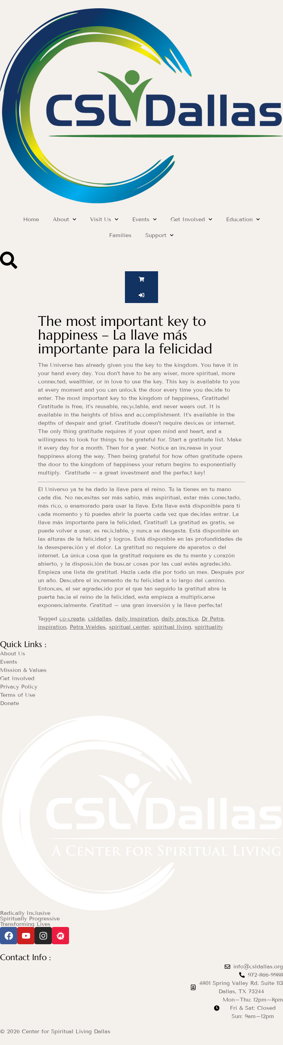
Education (239, 219)
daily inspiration (136, 618)
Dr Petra (213, 618)
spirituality (209, 627)
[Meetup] (60, 935)
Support (155, 235)
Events (140, 219)
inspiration (52, 627)
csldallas (99, 618)
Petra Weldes (88, 627)
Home (31, 219)
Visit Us (100, 219)
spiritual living (172, 627)
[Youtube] (26, 935)
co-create (72, 618)
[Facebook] (8, 935)
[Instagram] (43, 935)
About (61, 219)
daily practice (180, 618)
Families (120, 235)
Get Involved (187, 219)
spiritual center (129, 627)
